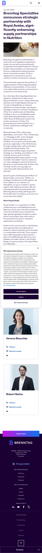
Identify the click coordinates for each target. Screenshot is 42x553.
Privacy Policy (21, 520)
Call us (12, 347)
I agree (21, 297)
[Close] (38, 248)
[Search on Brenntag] (31, 3)
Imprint (21, 530)
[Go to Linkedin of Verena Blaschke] (7, 355)
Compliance (21, 525)
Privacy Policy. (11, 285)
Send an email (15, 351)
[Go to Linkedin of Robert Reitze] (7, 411)
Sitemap (21, 535)
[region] (21, 276)
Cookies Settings (22, 302)
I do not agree (21, 291)
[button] (38, 550)
